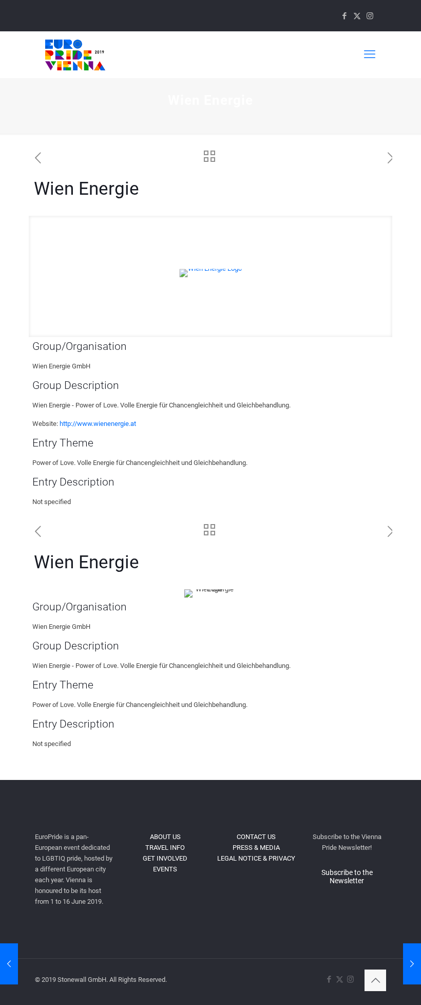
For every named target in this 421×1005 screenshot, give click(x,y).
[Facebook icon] (344, 16)
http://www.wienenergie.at (98, 423)
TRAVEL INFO (165, 847)
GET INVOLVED (165, 858)
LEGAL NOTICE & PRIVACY (256, 858)
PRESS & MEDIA (256, 847)
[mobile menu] (369, 54)
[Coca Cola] (412, 963)
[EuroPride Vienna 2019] (75, 54)
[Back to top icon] (375, 980)
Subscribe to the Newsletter (347, 876)
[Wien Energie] (9, 963)
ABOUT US (165, 837)
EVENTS (165, 869)
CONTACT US (256, 837)
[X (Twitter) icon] (357, 16)
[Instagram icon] (370, 16)
